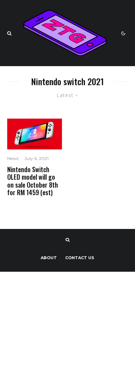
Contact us (79, 257)
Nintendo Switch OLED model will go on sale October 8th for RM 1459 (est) (32, 181)
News (12, 158)
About (49, 257)
